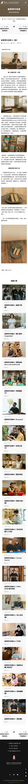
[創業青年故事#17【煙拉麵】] (14, 706)
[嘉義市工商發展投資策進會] (10, 2)
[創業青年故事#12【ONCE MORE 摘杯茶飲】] (14, 573)
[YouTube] (17, 774)
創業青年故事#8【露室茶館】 (13, 474)
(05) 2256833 (14, 748)
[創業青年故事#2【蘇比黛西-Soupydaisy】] (14, 321)
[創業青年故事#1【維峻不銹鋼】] (14, 292)
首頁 (4, 19)
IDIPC (13, 43)
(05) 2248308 (14, 746)
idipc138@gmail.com (14, 751)
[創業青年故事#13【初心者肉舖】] (14, 602)
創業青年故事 (11, 19)
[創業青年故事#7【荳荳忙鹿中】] (14, 433)
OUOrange (17, 782)
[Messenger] (13, 774)
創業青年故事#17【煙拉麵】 (13, 719)
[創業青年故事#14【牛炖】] (14, 629)
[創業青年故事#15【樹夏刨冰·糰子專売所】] (14, 653)
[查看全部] (14, 26)
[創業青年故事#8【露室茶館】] (14, 461)
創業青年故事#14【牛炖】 (12, 641)
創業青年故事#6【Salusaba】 (14, 419)
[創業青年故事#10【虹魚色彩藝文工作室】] (14, 516)
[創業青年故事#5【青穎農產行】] (14, 378)
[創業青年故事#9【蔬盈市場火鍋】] (14, 488)
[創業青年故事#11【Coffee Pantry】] (14, 545)
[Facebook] (10, 774)
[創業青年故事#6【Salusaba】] (14, 406)
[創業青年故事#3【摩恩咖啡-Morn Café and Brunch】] (14, 349)
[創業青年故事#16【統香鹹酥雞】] (14, 679)
